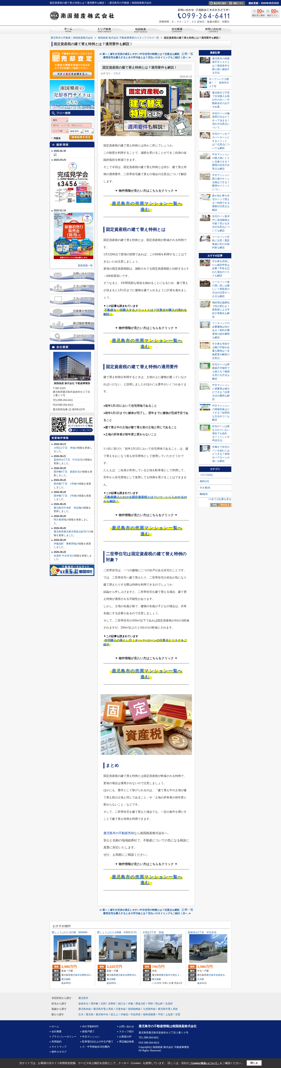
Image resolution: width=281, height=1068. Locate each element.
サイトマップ (59, 1046)
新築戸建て (88, 1031)
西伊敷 (94, 1003)
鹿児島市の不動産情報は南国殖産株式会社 (168, 1026)
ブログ (116, 73)
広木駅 (200, 979)
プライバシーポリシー (64, 1036)
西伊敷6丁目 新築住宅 (67, 471)
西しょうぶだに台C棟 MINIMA (70, 932)
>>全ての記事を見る (219, 499)
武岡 (103, 1003)
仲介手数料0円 (90, 1026)
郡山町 (159, 1003)
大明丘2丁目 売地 (64, 447)
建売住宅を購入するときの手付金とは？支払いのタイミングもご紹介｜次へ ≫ (147, 57)
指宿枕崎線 (134, 1008)
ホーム (55, 1026)
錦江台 (122, 1003)
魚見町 (169, 1003)
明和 (150, 1003)
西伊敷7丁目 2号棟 (65, 495)
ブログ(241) (206, 474)
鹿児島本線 (84, 1008)
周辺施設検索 (126, 1041)
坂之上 (114, 1014)
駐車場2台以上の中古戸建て (97, 1041)
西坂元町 (140, 1003)
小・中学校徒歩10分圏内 (96, 1046)
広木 (80, 1014)
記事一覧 (187, 53)
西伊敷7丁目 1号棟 (65, 483)
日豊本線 (121, 1008)
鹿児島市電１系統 (168, 1008)
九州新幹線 (149, 1008)
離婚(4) (204, 494)
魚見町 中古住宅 (63, 555)
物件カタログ (59, 1051)
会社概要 (57, 1031)
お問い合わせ (126, 1026)
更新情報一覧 (85, 265)
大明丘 (173, 975)
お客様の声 (125, 1036)
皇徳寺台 (220, 975)
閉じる (254, 1063)
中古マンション (91, 1036)
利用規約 (57, 1041)
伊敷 (130, 1003)
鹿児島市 (75, 975)
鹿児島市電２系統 (103, 1008)
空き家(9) (205, 487)
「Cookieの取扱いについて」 (204, 1063)
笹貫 (177, 1014)
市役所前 (135, 1014)
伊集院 (124, 1014)
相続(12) (204, 481)
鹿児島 (89, 1014)
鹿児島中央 (102, 1014)
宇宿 (160, 1014)
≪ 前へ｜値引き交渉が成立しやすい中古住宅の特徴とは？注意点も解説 (139, 54)
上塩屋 (169, 1014)
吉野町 (83, 975)
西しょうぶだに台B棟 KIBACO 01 (117, 932)
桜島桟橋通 (149, 1014)
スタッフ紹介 (126, 1031)
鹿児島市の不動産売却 (118, 833)
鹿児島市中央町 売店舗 (67, 507)
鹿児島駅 (66, 979)
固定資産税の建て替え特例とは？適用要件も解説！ (139, 67)
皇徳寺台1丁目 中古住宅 (68, 459)
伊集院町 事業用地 (65, 543)
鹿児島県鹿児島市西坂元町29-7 (71, 531)
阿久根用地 (60, 519)
